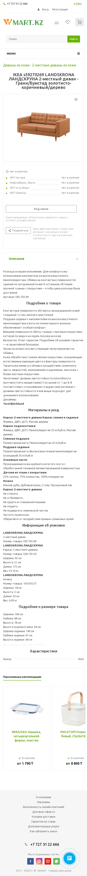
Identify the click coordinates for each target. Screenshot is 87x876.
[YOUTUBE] (48, 861)
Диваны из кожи (16, 65)
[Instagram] (39, 861)
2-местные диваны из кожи (54, 65)
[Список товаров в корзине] (80, 25)
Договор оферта (43, 811)
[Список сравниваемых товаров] (56, 24)
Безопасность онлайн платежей (43, 806)
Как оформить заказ (43, 831)
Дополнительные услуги (43, 826)
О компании (43, 797)
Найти (74, 38)
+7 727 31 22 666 (17, 3)
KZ (75, 3)
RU (80, 3)
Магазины (43, 801)
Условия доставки (43, 816)
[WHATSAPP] (56, 861)
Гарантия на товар (43, 821)
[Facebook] (30, 861)
